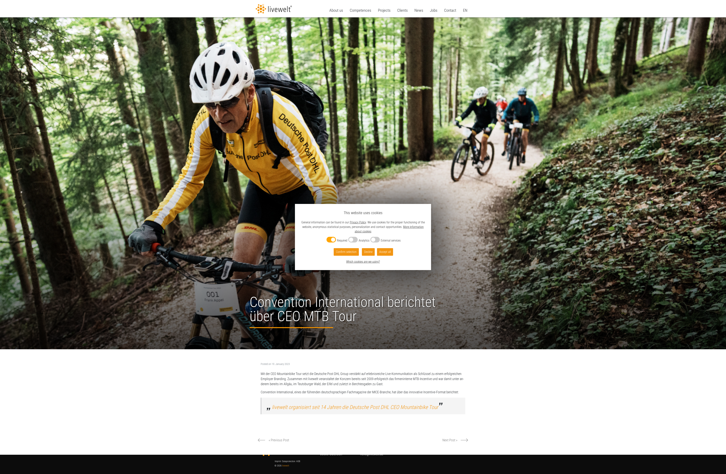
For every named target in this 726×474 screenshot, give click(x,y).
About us (336, 10)
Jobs (433, 10)
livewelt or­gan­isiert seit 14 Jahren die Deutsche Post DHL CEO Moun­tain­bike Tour (355, 407)
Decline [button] (368, 252)
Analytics (364, 240)
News (418, 10)
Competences (360, 10)
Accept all (385, 252)
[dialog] (363, 237)
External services (391, 240)
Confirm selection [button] (346, 252)
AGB (298, 461)
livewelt (285, 465)
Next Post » (449, 440)
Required (342, 240)
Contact (450, 10)
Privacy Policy (358, 222)
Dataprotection (288, 461)
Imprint (278, 461)
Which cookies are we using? (363, 261)
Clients (402, 10)
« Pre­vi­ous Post (279, 440)
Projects (384, 10)
